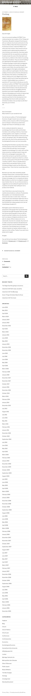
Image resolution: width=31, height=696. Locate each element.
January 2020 (5, 344)
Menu (16, 6)
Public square (5, 666)
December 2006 (6, 574)
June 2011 (4, 417)
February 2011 (6, 427)
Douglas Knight (11, 2)
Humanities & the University (9, 648)
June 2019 (5, 353)
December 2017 (6, 378)
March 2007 (5, 565)
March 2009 (5, 491)
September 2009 (7, 473)
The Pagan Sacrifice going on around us (12, 285)
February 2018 (6, 371)
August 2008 (5, 513)
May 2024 (5, 310)
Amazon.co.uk (22, 241)
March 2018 (5, 368)
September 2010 (6, 439)
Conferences (5, 636)
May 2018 (4, 362)
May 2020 (5, 341)
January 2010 (5, 460)
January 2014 (5, 402)
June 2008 (5, 519)
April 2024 (5, 313)
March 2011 (5, 424)
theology (4, 675)
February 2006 (6, 605)
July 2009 (4, 479)
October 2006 (6, 580)
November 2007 (6, 540)
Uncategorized (6, 679)
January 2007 (5, 571)
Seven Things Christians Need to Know (12, 295)
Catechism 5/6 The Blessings (10, 292)
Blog (3, 623)
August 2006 (5, 586)
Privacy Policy (5, 692)
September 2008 (7, 510)
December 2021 (6, 325)
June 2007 (5, 556)
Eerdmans (5, 243)
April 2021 (5, 328)
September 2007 (6, 546)
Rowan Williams (6, 669)
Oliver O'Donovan (7, 663)
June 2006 (5, 592)
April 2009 (5, 488)
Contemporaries (6, 639)
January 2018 (5, 375)
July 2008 (4, 516)
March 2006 (5, 602)
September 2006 (7, 583)
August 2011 (5, 411)
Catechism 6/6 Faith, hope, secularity (12, 288)
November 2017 (6, 381)
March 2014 (5, 396)
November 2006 (6, 577)
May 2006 (5, 596)
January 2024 (5, 319)
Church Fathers (6, 629)
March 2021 (5, 332)
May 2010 (4, 448)
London (4, 654)
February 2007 (6, 568)
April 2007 (5, 562)
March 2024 (5, 316)
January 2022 (5, 322)
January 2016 (5, 387)
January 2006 (5, 608)
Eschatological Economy (12, 250)
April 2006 (5, 599)
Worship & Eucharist (7, 682)
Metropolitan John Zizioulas (9, 660)
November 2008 (6, 503)
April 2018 (5, 365)
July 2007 (4, 553)
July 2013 (4, 408)
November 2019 (6, 350)
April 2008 (5, 525)
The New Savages (7, 672)
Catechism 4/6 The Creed (9, 298)
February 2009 (6, 494)
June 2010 (5, 445)
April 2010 (5, 451)
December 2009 (6, 464)
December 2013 (6, 405)
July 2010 (4, 442)
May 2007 (5, 559)
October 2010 (6, 436)
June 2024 (5, 307)
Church (4, 626)
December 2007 (6, 537)
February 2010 (6, 457)
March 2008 (5, 528)
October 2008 (6, 507)
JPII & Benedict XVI (7, 651)
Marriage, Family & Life (8, 657)
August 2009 (5, 476)
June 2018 (5, 359)
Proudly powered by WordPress (17, 692)
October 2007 (6, 543)
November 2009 (6, 467)
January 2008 (5, 534)
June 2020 (5, 338)
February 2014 (6, 399)
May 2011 (4, 421)
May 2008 (5, 522)
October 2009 (6, 470)
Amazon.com (12, 241)
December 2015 (6, 390)
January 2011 (5, 430)
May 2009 (5, 485)
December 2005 (6, 611)
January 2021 (5, 335)
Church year (5, 632)
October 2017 (5, 384)
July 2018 (4, 356)
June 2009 (5, 482)
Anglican (4, 620)
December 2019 (6, 347)
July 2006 (4, 589)
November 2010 (6, 433)
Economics (5, 642)
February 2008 (6, 531)
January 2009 (5, 497)
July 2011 (4, 414)
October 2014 (6, 393)
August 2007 (5, 549)
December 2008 (6, 500)
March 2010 (5, 454)
